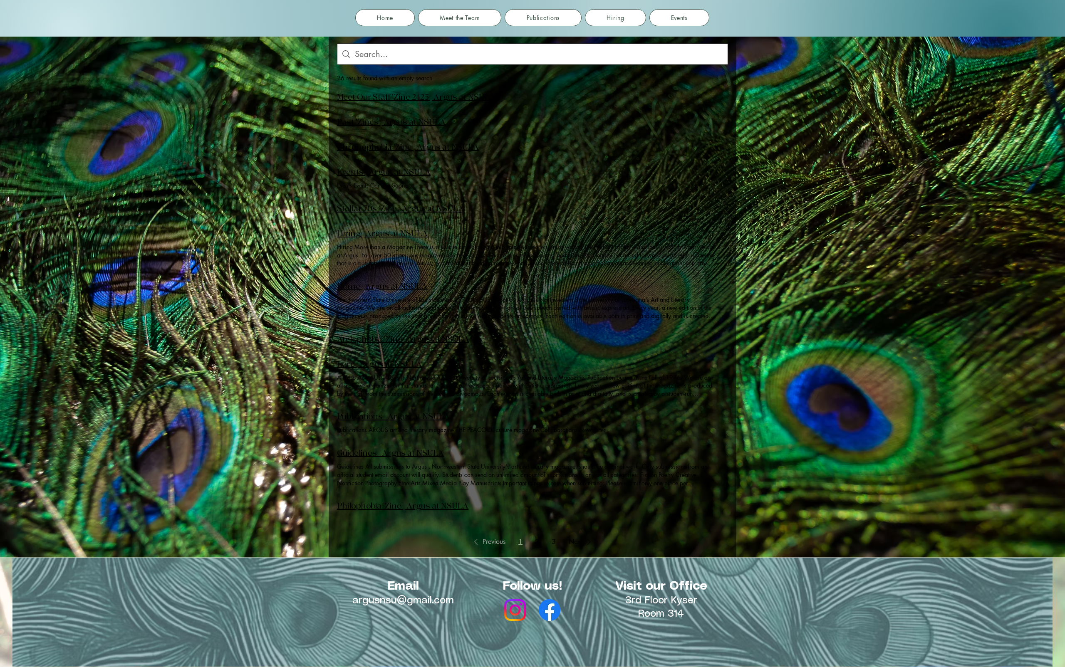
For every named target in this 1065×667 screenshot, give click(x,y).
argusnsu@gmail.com (403, 600)
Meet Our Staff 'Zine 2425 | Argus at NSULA (416, 97)
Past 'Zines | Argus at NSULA (391, 122)
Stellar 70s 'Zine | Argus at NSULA (400, 208)
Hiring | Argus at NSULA (382, 233)
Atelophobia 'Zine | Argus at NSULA (403, 339)
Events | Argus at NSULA (384, 172)
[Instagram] (515, 610)
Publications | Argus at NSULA (393, 416)
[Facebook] (549, 610)
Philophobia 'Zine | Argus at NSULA (402, 506)
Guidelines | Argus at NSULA (390, 453)
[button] (488, 542)
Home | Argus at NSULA (382, 286)
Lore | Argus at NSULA (379, 364)
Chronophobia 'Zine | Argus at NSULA (408, 147)
